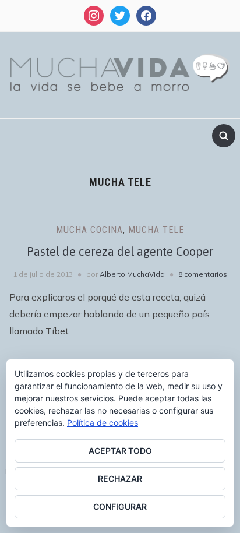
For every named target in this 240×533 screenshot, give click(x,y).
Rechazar (120, 478)
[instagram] (94, 14)
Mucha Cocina (89, 229)
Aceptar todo (120, 451)
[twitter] (120, 14)
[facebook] (146, 14)
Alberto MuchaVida (132, 274)
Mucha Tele (156, 229)
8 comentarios (202, 274)
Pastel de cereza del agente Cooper (120, 251)
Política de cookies (102, 423)
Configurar (120, 506)
